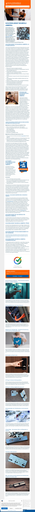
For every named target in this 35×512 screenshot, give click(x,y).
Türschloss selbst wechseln (11, 451)
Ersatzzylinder (23, 135)
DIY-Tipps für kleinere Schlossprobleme (13, 380)
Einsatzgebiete (25, 509)
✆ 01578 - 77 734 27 (17, 276)
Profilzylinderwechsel (10, 201)
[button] (21, 500)
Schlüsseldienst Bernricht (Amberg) (14, 235)
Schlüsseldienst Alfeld (8, 234)
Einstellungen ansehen (18, 508)
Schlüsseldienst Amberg (16, 234)
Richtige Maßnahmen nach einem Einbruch (14, 305)
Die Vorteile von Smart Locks (11, 355)
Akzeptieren (4, 508)
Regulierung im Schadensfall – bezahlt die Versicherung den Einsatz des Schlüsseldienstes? (16, 330)
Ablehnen (11, 508)
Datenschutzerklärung (10, 510)
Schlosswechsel (23, 210)
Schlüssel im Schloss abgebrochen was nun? (14, 387)
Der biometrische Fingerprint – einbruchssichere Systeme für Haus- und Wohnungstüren (17, 281)
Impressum (14, 510)
